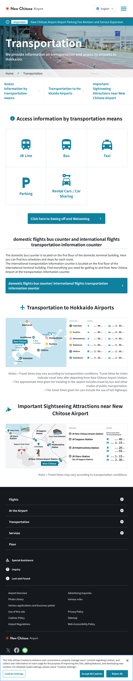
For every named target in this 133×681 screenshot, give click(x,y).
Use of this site (16, 611)
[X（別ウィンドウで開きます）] (8, 650)
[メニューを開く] (123, 8)
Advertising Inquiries (80, 593)
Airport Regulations (19, 624)
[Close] (127, 660)
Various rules (75, 599)
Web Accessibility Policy (81, 624)
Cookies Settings (14, 673)
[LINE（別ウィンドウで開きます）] (25, 652)
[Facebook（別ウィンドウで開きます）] (16, 650)
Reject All (117, 673)
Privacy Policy (75, 611)
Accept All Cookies (92, 673)
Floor (12, 544)
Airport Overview (17, 593)
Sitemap (72, 617)
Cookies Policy (16, 617)
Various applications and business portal (31, 605)
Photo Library (16, 599)
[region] (66, 668)
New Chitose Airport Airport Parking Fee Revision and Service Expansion (77, 22)
